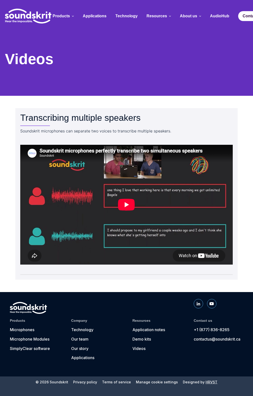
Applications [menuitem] (94, 16)
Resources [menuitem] (157, 16)
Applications (82, 357)
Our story (79, 348)
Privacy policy (85, 382)
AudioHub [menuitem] (219, 16)
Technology (82, 329)
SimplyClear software (30, 348)
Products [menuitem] (61, 16)
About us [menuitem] (188, 16)
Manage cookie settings (157, 382)
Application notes (148, 329)
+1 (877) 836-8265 (212, 329)
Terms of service (116, 382)
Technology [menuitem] (126, 16)
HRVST (211, 382)
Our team (79, 339)
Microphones (22, 329)
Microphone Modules (29, 339)
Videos (139, 348)
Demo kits (141, 339)
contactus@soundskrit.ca (217, 339)
